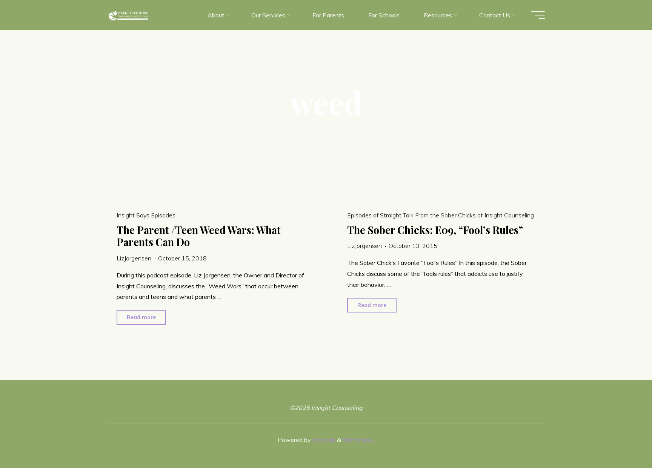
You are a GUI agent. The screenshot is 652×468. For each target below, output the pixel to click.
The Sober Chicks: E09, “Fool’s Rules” (435, 230)
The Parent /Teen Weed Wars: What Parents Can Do (199, 236)
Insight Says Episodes (146, 215)
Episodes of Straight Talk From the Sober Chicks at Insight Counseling (440, 215)
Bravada (323, 439)
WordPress (358, 439)
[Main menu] (538, 15)
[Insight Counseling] (128, 15)
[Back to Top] (622, 438)
